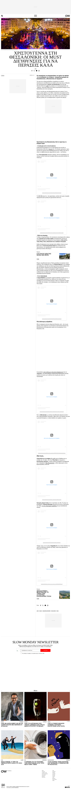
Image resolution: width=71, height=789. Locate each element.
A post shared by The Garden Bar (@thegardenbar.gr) (51, 192)
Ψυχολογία (53, 771)
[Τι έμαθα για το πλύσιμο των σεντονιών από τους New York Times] (35, 744)
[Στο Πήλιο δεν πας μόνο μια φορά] (64, 256)
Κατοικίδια (25, 721)
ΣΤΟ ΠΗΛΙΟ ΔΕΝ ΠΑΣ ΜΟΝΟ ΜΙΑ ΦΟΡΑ (44, 254)
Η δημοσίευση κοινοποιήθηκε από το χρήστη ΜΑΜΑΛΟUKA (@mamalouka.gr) (51, 452)
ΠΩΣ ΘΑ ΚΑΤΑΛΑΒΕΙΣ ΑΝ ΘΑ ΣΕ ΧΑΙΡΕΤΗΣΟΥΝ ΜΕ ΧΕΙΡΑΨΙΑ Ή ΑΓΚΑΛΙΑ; (12, 725)
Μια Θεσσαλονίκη (50, 463)
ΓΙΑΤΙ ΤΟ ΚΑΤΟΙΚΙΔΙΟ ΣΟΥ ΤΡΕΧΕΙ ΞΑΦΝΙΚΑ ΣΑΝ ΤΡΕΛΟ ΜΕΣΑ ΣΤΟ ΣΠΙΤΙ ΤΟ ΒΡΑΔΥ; (34, 725)
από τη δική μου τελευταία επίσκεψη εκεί (53, 372)
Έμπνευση (53, 778)
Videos (53, 780)
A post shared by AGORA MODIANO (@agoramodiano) (51, 318)
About (43, 770)
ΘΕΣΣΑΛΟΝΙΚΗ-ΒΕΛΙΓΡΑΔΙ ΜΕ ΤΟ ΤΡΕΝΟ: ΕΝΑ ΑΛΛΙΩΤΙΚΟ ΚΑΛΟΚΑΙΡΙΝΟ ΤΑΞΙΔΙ (44, 593)
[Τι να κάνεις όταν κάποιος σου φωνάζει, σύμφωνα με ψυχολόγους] (59, 744)
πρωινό (50, 149)
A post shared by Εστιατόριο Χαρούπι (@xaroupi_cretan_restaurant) (52, 411)
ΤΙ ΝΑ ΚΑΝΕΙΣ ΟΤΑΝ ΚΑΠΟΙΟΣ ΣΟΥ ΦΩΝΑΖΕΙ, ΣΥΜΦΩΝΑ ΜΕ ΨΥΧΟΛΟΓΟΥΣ (58, 763)
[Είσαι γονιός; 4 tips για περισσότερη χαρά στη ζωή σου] (12, 744)
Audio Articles (54, 779)
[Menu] (35, 16)
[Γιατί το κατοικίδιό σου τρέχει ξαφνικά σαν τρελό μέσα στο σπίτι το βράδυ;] (35, 706)
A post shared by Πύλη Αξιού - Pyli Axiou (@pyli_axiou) (51, 499)
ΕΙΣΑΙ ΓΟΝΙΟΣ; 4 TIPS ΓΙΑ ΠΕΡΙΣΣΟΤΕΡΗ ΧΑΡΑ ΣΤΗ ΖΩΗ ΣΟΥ (11, 763)
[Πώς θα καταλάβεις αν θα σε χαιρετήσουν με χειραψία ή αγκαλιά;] (12, 706)
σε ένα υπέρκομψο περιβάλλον (49, 505)
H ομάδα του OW (44, 772)
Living (35, 68)
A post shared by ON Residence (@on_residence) (51, 542)
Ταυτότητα (43, 771)
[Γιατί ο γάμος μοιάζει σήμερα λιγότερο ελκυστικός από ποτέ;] (59, 706)
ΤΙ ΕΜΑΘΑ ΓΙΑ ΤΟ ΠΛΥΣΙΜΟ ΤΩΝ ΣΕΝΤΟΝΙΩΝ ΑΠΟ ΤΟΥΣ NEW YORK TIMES (34, 763)
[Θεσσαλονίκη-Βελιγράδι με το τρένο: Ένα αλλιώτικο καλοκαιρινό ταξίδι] (64, 594)
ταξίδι (47, 86)
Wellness (53, 772)
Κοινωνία (2, 721)
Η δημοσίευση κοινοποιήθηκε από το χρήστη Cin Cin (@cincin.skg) (51, 232)
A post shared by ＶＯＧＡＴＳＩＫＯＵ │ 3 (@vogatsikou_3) (51, 583)
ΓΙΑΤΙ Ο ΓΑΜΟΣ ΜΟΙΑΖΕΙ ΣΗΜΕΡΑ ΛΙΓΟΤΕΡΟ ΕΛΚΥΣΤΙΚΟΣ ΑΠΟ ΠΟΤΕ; (56, 725)
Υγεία (53, 770)
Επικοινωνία (43, 777)
